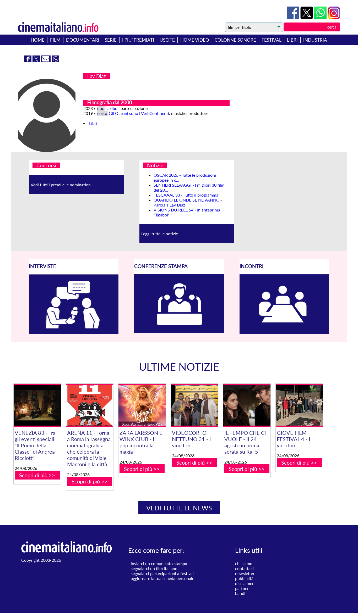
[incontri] (284, 332)
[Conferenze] (179, 331)
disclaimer (244, 583)
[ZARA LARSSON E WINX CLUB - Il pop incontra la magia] (142, 405)
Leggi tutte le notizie (159, 233)
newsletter (244, 573)
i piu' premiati (138, 40)
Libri (93, 123)
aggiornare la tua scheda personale (162, 578)
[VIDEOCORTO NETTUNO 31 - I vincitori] (194, 405)
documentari (82, 40)
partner (242, 588)
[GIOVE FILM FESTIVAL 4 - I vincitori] (299, 405)
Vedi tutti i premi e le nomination (61, 184)
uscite (167, 40)
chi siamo (243, 563)
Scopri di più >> (37, 475)
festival (271, 40)
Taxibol (112, 108)
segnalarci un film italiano (154, 568)
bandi (240, 593)
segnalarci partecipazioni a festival (162, 573)
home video (194, 40)
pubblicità (244, 578)
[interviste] (73, 332)
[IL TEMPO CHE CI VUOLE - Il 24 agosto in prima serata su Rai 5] (246, 405)
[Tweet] (307, 17)
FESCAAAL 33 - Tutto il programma (186, 194)
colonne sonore (235, 40)
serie (111, 40)
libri (292, 40)
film (55, 40)
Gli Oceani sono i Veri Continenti (139, 113)
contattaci (244, 568)
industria (315, 40)
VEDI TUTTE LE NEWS (179, 508)
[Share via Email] (46, 60)
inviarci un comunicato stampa (159, 563)
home (38, 40)
